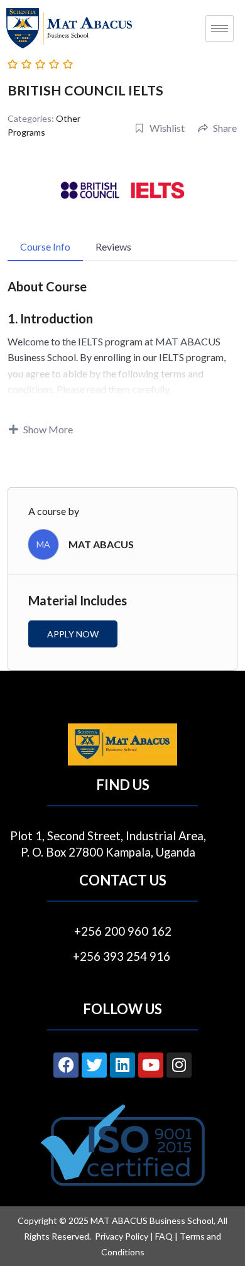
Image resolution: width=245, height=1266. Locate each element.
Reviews (113, 246)
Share (225, 128)
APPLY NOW (73, 634)
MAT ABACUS (101, 544)
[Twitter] (94, 1065)
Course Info (45, 246)
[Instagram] (179, 1065)
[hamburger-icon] (219, 28)
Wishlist (167, 128)
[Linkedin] (122, 1065)
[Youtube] (150, 1065)
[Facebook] (66, 1065)
